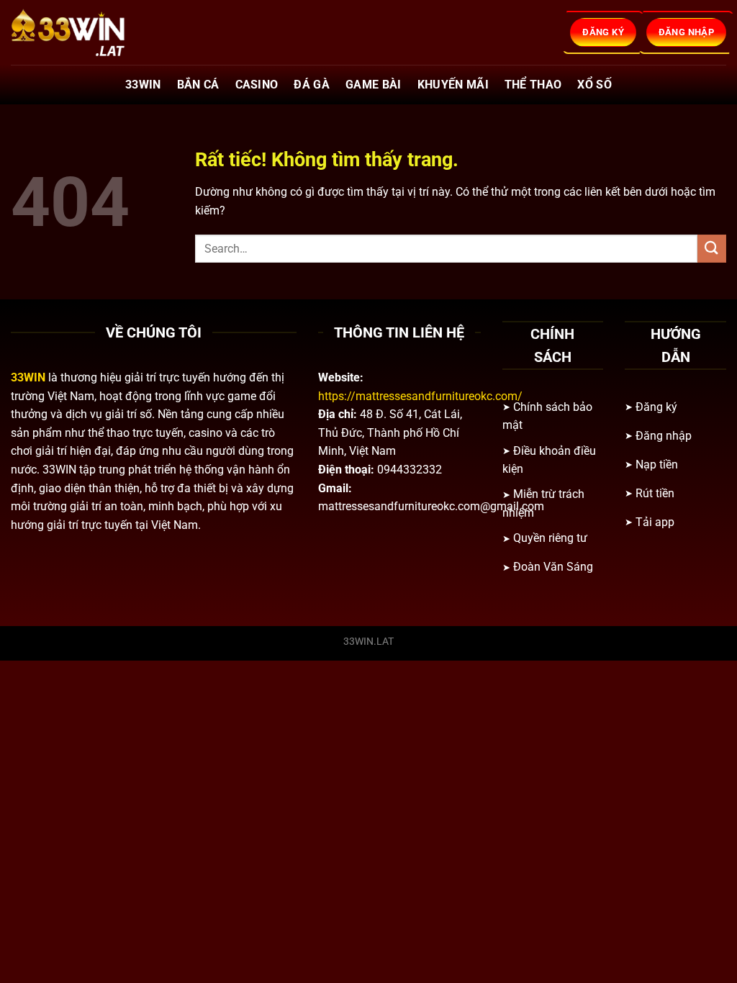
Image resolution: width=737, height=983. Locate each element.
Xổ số (594, 84)
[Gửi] (711, 249)
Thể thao (533, 84)
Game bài (373, 84)
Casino (257, 84)
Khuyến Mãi (453, 84)
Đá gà (312, 84)
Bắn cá (198, 84)
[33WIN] (83, 32)
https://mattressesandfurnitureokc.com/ (420, 396)
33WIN (143, 84)
